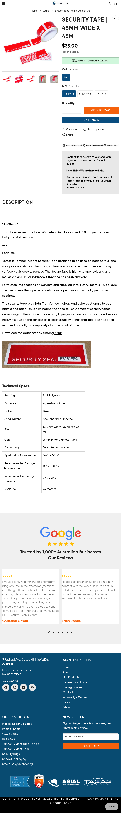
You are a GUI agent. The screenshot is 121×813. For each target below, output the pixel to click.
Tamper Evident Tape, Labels (20, 744)
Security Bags (11, 754)
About (67, 672)
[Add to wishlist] (115, 18)
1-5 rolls (70, 94)
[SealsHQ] (60, 3)
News (66, 702)
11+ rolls (102, 94)
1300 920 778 (10, 681)
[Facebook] (5, 687)
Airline (46, 10)
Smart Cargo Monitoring (17, 764)
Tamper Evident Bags (16, 749)
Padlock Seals (11, 729)
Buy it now (90, 120)
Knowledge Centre (75, 697)
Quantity (68, 103)
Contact (68, 692)
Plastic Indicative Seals (17, 724)
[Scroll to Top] (115, 796)
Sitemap (68, 707)
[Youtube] (32, 687)
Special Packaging (14, 759)
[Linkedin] (23, 687)
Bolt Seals (8, 739)
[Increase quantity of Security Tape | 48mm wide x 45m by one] (78, 110)
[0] (115, 3)
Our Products (71, 677)
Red (67, 78)
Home (34, 10)
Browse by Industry (75, 682)
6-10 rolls (86, 94)
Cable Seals (10, 734)
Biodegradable (72, 687)
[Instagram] (14, 687)
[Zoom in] (52, 21)
